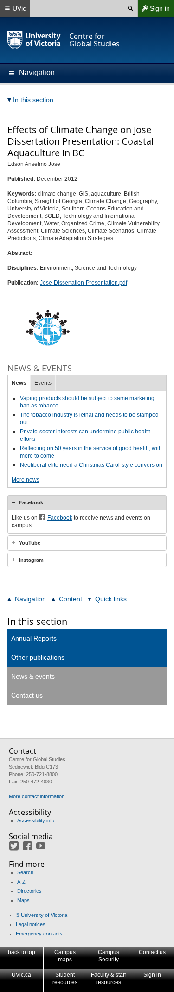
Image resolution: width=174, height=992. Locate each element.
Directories (29, 891)
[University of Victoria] (34, 40)
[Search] (130, 8)
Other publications (37, 657)
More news (25, 480)
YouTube (29, 543)
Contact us (27, 695)
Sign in (153, 10)
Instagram (31, 560)
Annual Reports (34, 638)
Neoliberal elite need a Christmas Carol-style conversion (91, 465)
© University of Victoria (41, 915)
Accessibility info (35, 820)
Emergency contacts (39, 933)
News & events (33, 676)
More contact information (36, 796)
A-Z (21, 881)
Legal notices (30, 924)
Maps (23, 900)
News (19, 383)
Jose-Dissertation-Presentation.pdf (83, 283)
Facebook (31, 502)
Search (25, 872)
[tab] (87, 502)
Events (43, 383)
